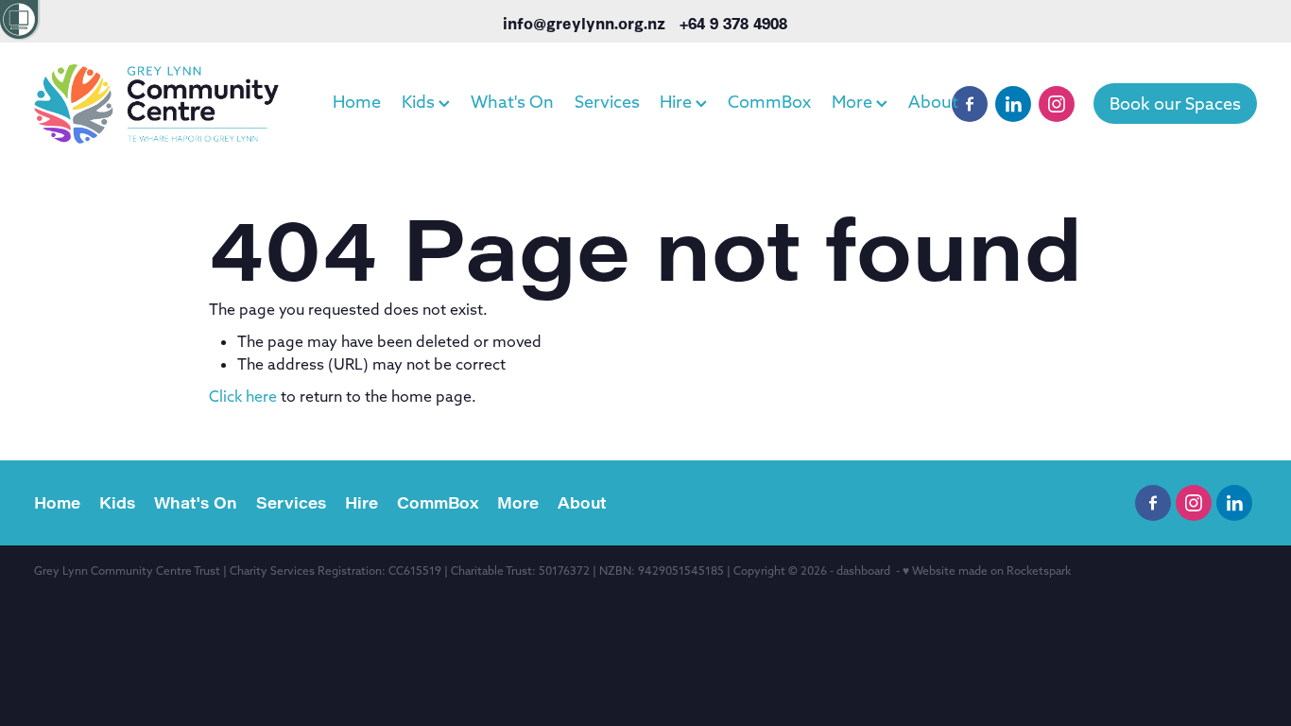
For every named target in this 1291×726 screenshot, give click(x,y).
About (933, 101)
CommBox (769, 101)
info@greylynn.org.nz (584, 22)
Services (607, 101)
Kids (420, 101)
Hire (678, 101)
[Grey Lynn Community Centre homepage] (156, 104)
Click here (243, 396)
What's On (512, 101)
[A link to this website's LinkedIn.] (1013, 104)
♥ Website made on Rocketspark (987, 570)
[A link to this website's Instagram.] (1057, 104)
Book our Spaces (1175, 103)
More (854, 101)
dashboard (863, 570)
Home (357, 101)
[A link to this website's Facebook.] (970, 104)
